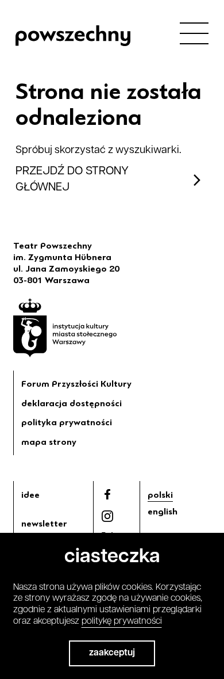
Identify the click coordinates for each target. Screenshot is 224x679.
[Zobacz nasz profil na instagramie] (107, 516)
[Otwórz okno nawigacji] (194, 33)
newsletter (44, 523)
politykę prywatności (122, 621)
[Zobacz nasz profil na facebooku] (107, 494)
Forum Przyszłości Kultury (76, 384)
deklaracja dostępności (71, 403)
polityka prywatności (66, 422)
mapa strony (48, 442)
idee (30, 495)
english (162, 511)
